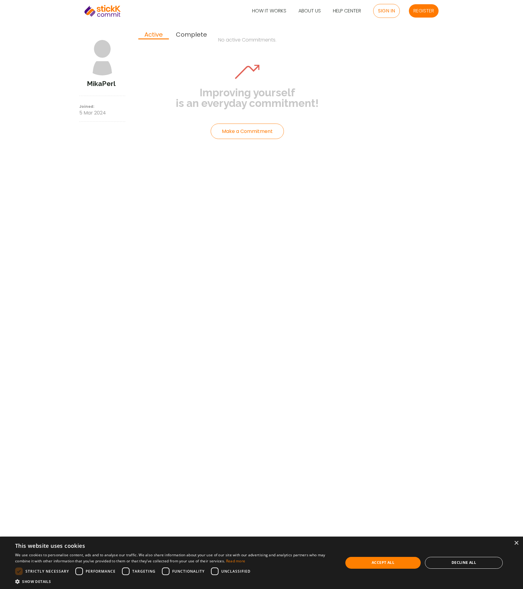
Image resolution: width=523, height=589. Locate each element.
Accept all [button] (383, 562)
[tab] (153, 35)
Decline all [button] (464, 562)
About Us (309, 11)
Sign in (386, 10)
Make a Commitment (247, 131)
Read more (235, 561)
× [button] (516, 543)
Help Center (347, 11)
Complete (191, 34)
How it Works (269, 11)
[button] (174, 581)
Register (423, 10)
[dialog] (261, 563)
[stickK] (102, 11)
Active (153, 35)
